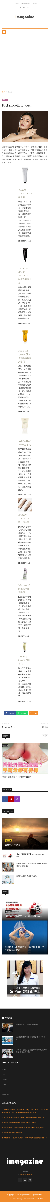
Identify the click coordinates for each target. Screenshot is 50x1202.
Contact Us (39, 1199)
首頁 (3, 92)
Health (5, 745)
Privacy (19, 1199)
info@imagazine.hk (26, 1174)
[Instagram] (27, 8)
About (16, 3)
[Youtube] (24, 8)
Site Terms (12, 1199)
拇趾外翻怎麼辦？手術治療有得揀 (16, 777)
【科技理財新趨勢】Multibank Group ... (23, 916)
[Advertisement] (25, 61)
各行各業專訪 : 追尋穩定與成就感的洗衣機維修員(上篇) (31, 865)
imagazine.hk (24, 1195)
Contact (34, 3)
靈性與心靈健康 (12, 845)
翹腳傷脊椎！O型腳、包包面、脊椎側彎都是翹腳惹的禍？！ (24, 1138)
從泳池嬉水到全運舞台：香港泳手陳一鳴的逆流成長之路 (23, 1117)
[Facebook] (20, 8)
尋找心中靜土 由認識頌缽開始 (27, 1024)
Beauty (5, 99)
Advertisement (25, 3)
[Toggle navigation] (4, 32)
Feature (8, 840)
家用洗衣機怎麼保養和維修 (26, 876)
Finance (8, 911)
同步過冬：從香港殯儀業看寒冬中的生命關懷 (19, 1122)
